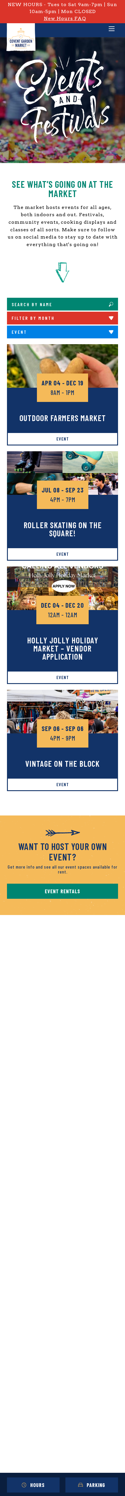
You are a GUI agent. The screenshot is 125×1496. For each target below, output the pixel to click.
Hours (37, 1485)
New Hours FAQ (65, 18)
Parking (96, 1485)
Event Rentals (62, 891)
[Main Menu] (112, 29)
